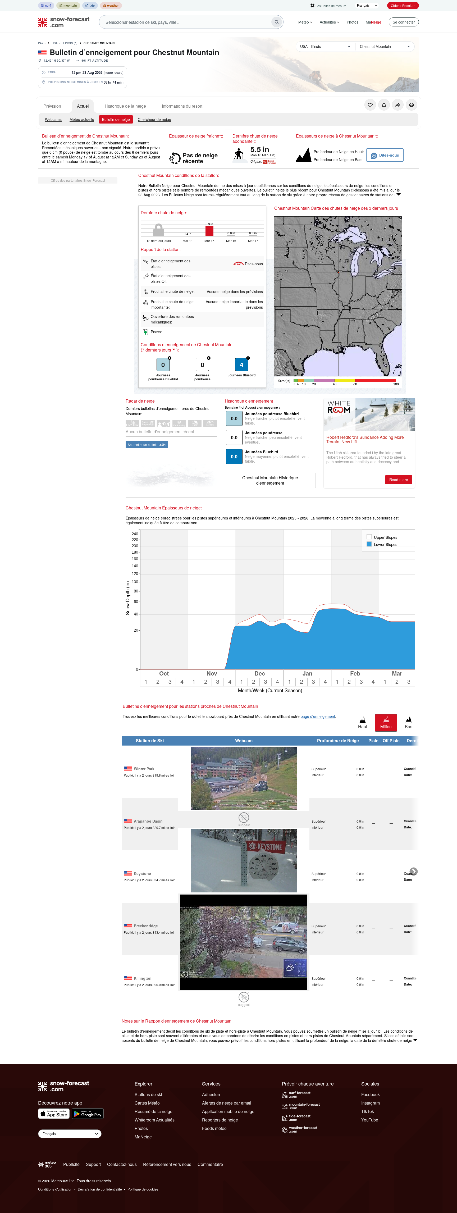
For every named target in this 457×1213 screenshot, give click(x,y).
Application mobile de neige (228, 1111)
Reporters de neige (220, 1120)
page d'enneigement (318, 716)
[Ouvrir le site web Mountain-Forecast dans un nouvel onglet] (68, 5)
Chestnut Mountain (99, 43)
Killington (143, 978)
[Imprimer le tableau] (411, 105)
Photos (352, 22)
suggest (244, 825)
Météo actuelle (82, 119)
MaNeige (143, 1137)
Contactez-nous (122, 1164)
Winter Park (144, 769)
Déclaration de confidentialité (100, 1189)
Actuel (83, 106)
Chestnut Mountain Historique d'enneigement (270, 480)
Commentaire (210, 1164)
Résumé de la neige (153, 1111)
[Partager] (398, 105)
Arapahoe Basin (148, 821)
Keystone (142, 873)
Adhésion (211, 1094)
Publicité (71, 1164)
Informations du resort (182, 106)
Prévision (52, 106)
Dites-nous (254, 263)
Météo (303, 22)
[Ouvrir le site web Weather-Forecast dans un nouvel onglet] (111, 5)
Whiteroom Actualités (155, 1120)
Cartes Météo (147, 1103)
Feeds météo (214, 1128)
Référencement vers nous (167, 1164)
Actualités (328, 22)
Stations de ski (148, 1094)
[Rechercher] (276, 22)
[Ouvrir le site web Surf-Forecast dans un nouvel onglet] (46, 5)
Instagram (370, 1103)
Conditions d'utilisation (55, 1189)
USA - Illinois (64, 43)
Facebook (370, 1094)
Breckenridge (146, 926)
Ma (373, 22)
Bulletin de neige (116, 119)
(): (160, 350)
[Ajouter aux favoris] (370, 105)
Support (93, 1164)
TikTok (367, 1111)
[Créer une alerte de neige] (384, 105)
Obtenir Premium (403, 5)
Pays (41, 43)
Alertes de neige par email (226, 1103)
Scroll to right (413, 871)
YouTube (369, 1120)
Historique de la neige (125, 106)
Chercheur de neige (154, 119)
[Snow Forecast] (62, 22)
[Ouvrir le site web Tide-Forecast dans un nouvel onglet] (90, 5)
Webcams (53, 119)
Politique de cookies (142, 1189)
